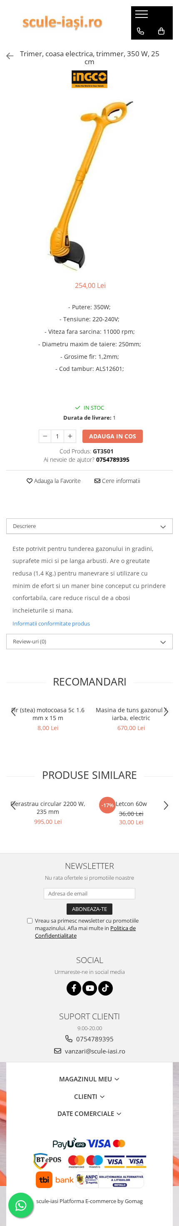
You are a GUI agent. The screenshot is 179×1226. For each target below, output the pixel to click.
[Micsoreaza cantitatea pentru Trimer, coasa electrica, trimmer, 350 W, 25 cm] (45, 436)
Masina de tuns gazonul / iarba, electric (131, 714)
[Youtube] (89, 988)
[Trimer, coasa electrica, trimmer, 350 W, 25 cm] (89, 186)
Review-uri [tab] (29, 641)
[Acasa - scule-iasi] (62, 23)
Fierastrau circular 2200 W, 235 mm (47, 808)
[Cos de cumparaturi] (161, 31)
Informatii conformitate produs (51, 623)
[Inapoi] (6, 56)
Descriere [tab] (24, 526)
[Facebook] (74, 988)
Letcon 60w (131, 804)
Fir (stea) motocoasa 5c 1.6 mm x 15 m (48, 714)
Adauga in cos (112, 436)
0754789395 (94, 1039)
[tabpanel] (89, 186)
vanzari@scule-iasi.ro (94, 1051)
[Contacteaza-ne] (140, 31)
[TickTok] (105, 988)
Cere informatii (120, 481)
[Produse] (142, 16)
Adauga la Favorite (56, 481)
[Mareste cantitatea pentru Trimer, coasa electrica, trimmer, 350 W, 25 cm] (70, 436)
